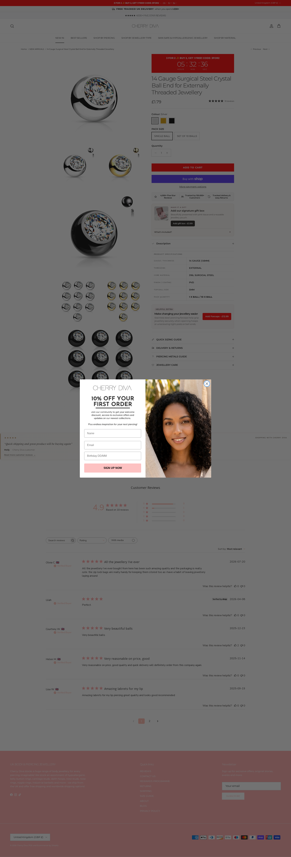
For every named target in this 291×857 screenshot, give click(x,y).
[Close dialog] (207, 384)
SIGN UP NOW (113, 468)
